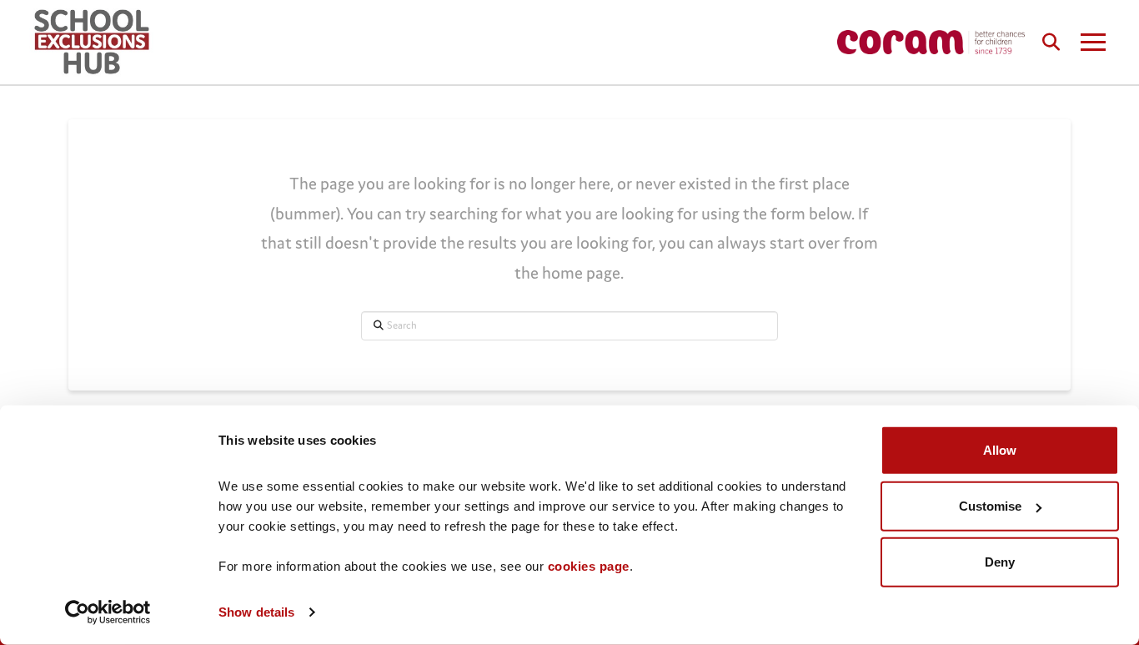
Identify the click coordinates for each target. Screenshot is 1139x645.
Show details (256, 612)
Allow (999, 450)
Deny (1000, 562)
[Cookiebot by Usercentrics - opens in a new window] (108, 612)
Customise (990, 506)
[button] (1050, 41)
